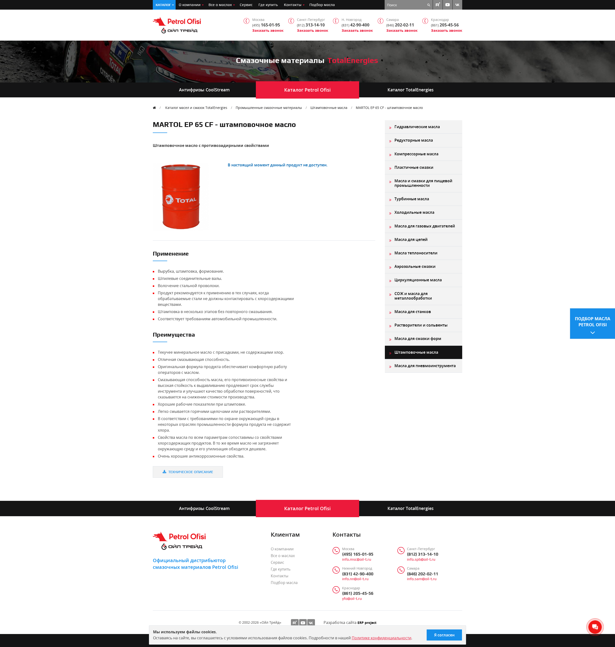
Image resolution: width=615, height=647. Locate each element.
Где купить (268, 4)
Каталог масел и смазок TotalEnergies (196, 107)
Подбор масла (322, 4)
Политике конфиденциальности (381, 638)
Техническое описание (190, 472)
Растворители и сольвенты (421, 325)
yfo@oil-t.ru (352, 599)
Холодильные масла (414, 212)
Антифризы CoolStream (204, 90)
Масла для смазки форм (417, 338)
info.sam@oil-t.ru (422, 579)
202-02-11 (400, 25)
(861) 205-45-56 (357, 593)
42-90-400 (355, 25)
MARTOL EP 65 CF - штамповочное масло (389, 107)
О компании (190, 4)
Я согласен (444, 635)
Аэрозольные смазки (415, 266)
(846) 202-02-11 (422, 574)
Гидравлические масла (417, 126)
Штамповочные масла (328, 107)
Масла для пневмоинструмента (425, 365)
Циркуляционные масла (418, 280)
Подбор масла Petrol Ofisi (592, 321)
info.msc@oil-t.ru (356, 559)
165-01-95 (266, 25)
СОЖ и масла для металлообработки (413, 296)
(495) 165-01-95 (357, 554)
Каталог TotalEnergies (410, 90)
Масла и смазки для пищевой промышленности (423, 183)
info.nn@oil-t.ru (355, 579)
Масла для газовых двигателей (424, 226)
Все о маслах (220, 4)
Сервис (246, 4)
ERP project (366, 623)
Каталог (163, 5)
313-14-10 (311, 25)
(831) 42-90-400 (357, 574)
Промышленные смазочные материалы (269, 107)
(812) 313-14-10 (422, 554)
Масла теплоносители (415, 253)
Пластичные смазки (413, 167)
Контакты (292, 4)
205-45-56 (445, 25)
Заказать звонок (267, 30)
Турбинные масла (411, 198)
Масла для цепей (411, 239)
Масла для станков (412, 311)
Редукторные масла (413, 140)
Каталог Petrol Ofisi (307, 90)
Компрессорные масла (416, 154)
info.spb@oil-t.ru (421, 559)
